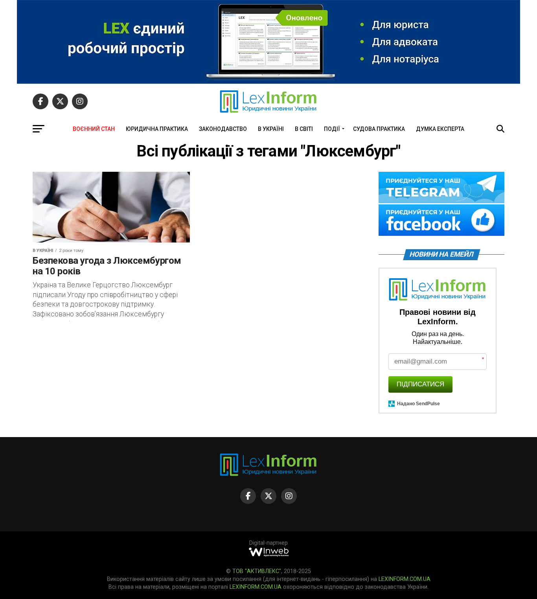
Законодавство (223, 129)
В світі (304, 129)
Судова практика (379, 129)
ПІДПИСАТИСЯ (420, 384)
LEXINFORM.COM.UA (404, 579)
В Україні (271, 129)
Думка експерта (440, 129)
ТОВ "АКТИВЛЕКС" (256, 571)
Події (332, 129)
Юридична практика (157, 129)
